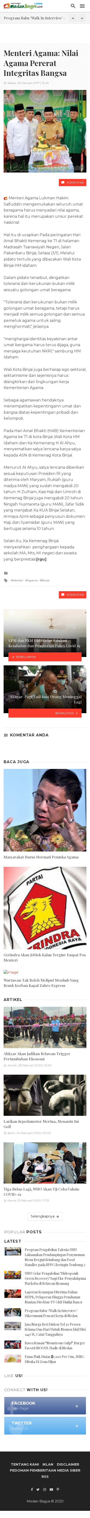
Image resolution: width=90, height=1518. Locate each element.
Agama (32, 580)
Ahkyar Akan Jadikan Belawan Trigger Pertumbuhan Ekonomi (37, 1056)
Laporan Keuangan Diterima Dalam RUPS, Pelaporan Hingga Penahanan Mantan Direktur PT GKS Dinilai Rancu (53, 1297)
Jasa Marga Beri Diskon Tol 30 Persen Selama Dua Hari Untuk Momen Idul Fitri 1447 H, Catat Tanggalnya (55, 1329)
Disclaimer (68, 1464)
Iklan (47, 1464)
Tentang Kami (25, 1464)
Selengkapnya (43, 1216)
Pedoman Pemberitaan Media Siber (45, 1470)
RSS (45, 1476)
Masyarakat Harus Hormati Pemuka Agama (41, 856)
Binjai (45, 580)
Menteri (18, 580)
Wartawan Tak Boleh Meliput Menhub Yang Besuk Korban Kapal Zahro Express (41, 983)
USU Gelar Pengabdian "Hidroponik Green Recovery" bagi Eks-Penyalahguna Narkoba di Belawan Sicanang (55, 1278)
